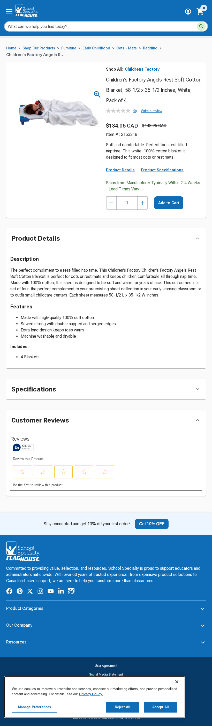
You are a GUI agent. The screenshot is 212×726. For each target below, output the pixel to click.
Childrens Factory (142, 69)
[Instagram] (40, 592)
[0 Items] (200, 11)
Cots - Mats (126, 48)
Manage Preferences (34, 707)
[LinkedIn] (61, 592)
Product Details (120, 170)
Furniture (68, 48)
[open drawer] (9, 11)
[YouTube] (51, 592)
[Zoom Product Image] (97, 94)
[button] (188, 11)
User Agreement (106, 666)
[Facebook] (9, 592)
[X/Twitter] (30, 592)
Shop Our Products (38, 48)
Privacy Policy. (91, 694)
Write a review (151, 111)
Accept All (160, 707)
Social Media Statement (106, 674)
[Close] (177, 681)
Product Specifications (162, 170)
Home (11, 48)
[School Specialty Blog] (71, 592)
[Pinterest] (20, 592)
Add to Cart (168, 203)
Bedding (150, 48)
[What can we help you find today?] (201, 26)
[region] (94, 697)
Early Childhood (96, 48)
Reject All (122, 707)
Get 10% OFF (151, 524)
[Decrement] (111, 203)
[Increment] (142, 203)
